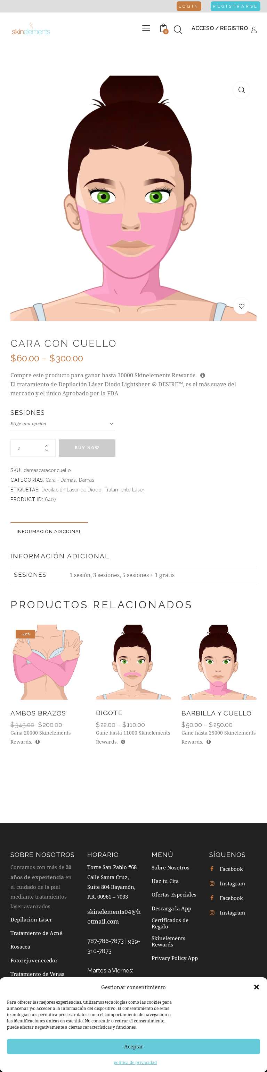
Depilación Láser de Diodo (71, 489)
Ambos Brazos (38, 713)
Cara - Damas (61, 480)
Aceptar (133, 1046)
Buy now (87, 448)
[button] (256, 987)
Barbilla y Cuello (216, 713)
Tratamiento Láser (124, 489)
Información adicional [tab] (49, 531)
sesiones (27, 412)
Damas (86, 480)
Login (189, 6)
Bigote (109, 713)
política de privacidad (135, 1062)
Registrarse (235, 6)
